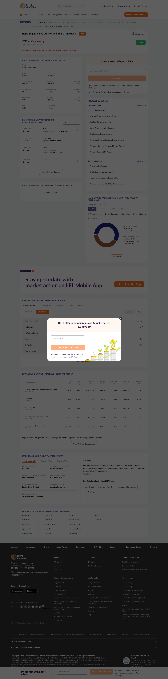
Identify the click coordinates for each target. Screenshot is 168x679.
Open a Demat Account (68, 347)
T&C (71, 354)
